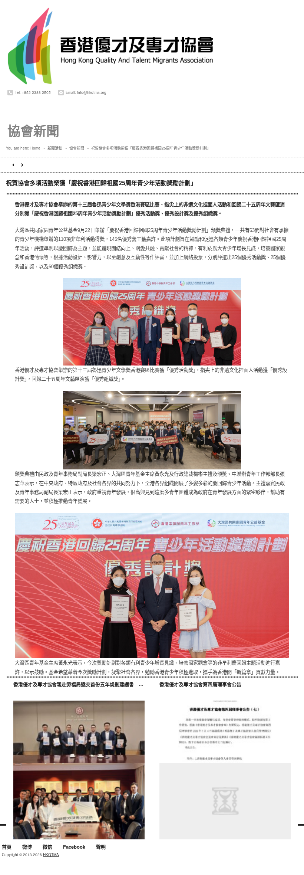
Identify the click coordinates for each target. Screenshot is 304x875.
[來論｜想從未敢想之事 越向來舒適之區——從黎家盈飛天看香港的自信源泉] (225, 801)
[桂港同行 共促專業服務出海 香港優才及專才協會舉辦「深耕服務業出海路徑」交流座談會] (79, 801)
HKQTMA (51, 854)
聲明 (101, 847)
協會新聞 (76, 148)
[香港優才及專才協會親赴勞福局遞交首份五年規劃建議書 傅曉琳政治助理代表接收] (79, 739)
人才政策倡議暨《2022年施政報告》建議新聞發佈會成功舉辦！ (13, 165)
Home (35, 148)
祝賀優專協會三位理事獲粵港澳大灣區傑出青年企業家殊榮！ (22, 165)
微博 (27, 847)
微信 (47, 847)
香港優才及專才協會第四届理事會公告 (200, 684)
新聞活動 (54, 148)
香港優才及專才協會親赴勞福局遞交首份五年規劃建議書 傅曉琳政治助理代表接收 (102, 684)
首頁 (6, 847)
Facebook (74, 847)
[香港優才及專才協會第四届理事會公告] (225, 739)
